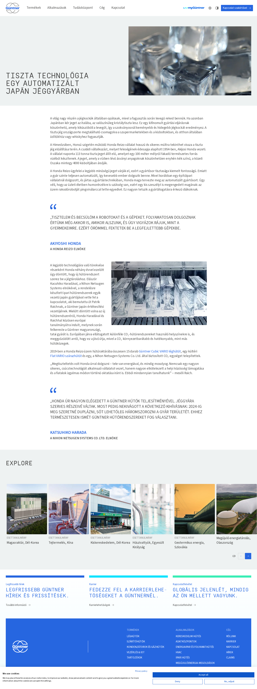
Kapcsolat (118, 7)
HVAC (179, 652)
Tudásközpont (83, 7)
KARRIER (231, 641)
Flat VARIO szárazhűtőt (66, 356)
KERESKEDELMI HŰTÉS (188, 636)
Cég (102, 7)
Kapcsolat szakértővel (235, 8)
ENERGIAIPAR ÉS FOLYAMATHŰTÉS (195, 647)
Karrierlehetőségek (99, 605)
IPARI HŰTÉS (183, 657)
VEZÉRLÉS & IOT (136, 652)
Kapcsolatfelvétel (182, 605)
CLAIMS (230, 657)
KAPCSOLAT (233, 647)
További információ (16, 605)
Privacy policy (141, 671)
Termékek (34, 7)
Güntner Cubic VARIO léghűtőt (160, 351)
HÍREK (229, 652)
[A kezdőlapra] (13, 8)
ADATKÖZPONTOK (186, 641)
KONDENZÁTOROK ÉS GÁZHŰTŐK (145, 647)
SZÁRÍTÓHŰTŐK (136, 641)
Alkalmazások (56, 7)
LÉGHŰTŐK (133, 636)
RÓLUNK (231, 636)
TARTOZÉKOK (134, 657)
